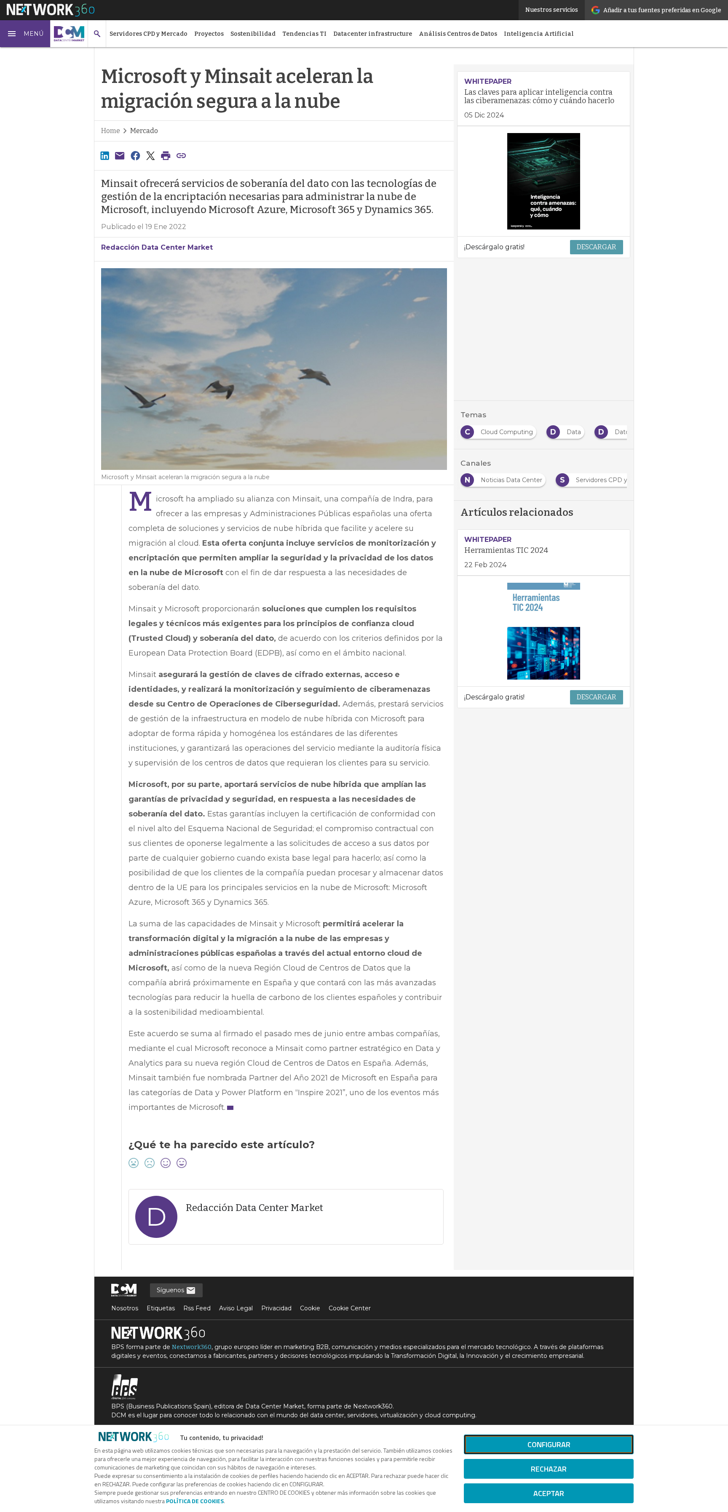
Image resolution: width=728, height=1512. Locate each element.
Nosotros (124, 1308)
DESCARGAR (596, 247)
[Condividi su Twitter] (150, 156)
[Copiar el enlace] (181, 156)
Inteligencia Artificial (539, 33)
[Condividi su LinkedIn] (104, 156)
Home (110, 131)
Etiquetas (161, 1308)
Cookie (310, 1308)
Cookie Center (350, 1308)
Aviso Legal (236, 1308)
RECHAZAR (549, 1469)
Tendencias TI (304, 33)
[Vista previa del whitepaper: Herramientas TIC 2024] (544, 631)
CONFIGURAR (548, 1444)
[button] (25, 33)
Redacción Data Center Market (157, 247)
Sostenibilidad (253, 33)
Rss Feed (197, 1308)
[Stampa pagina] (166, 156)
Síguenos (171, 1290)
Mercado (144, 131)
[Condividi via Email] (119, 156)
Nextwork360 (191, 1347)
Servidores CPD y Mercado (148, 33)
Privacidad (276, 1308)
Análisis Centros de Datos (458, 33)
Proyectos (209, 33)
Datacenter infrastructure (372, 33)
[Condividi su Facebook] (135, 156)
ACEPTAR (548, 1493)
